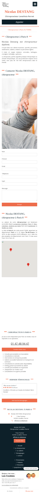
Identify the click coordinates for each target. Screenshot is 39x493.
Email (3, 166)
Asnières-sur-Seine (15, 226)
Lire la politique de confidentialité (10, 485)
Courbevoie (31, 226)
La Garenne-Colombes (20, 224)
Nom (3, 151)
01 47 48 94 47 (20, 343)
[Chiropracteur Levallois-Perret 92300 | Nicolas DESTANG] (5, 4)
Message (5, 188)
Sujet (3, 181)
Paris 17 (30, 224)
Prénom (4, 159)
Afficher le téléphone (20, 421)
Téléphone (5, 174)
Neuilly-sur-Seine (7, 228)
